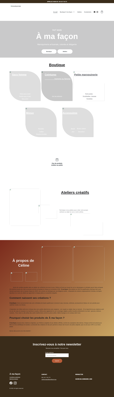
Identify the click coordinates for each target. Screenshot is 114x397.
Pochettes (89, 99)
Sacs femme (19, 74)
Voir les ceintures (57, 96)
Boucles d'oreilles (41, 134)
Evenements (87, 12)
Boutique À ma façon (66, 12)
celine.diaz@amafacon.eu (48, 379)
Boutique (49, 51)
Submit (57, 361)
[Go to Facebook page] (95, 12)
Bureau (79, 128)
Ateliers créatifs (75, 192)
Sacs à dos (25, 99)
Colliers (41, 131)
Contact (44, 374)
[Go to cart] (102, 12)
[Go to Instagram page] (97, 12)
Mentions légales (14, 379)
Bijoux (30, 113)
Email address (49, 352)
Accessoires (70, 113)
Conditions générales (15, 377)
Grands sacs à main (25, 96)
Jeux (73, 131)
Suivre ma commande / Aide (83, 379)
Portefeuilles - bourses (89, 96)
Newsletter (79, 374)
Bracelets (41, 128)
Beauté (73, 128)
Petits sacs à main (25, 94)
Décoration (81, 131)
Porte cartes (89, 94)
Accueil (55, 12)
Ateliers (79, 12)
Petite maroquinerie (86, 74)
